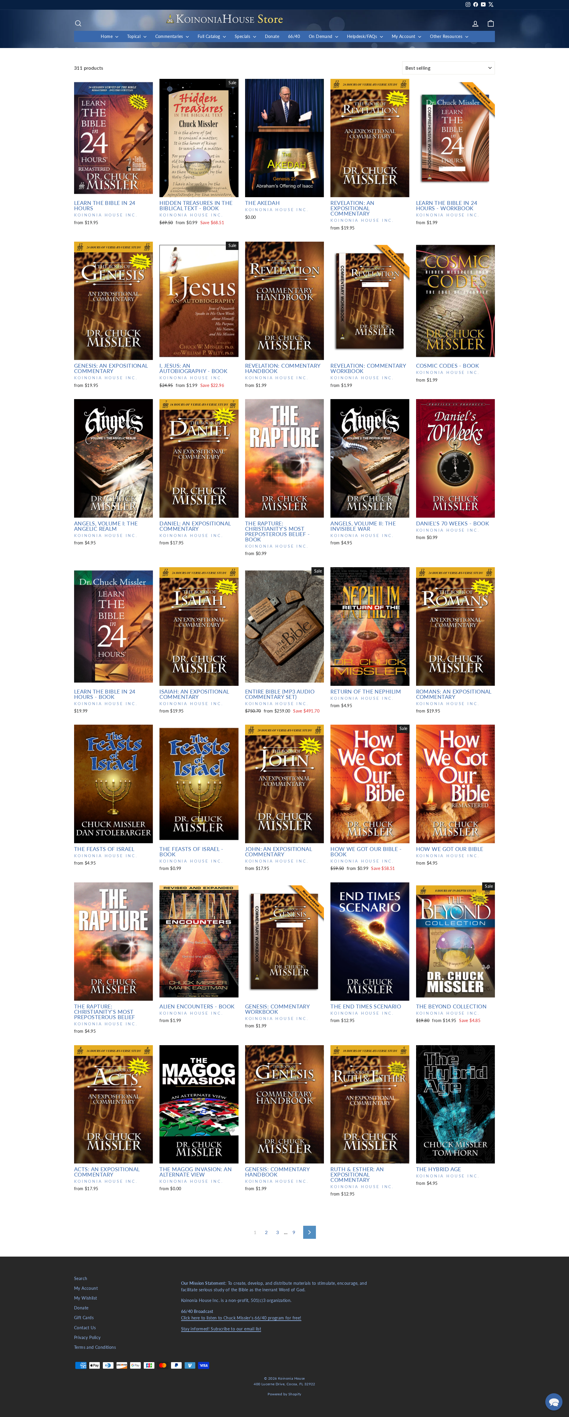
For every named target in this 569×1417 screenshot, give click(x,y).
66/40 (294, 36)
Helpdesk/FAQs (362, 36)
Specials (243, 36)
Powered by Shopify (284, 1394)
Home (107, 36)
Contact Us (85, 1327)
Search (80, 1278)
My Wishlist (85, 1298)
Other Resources (446, 36)
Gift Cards (84, 1317)
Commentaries (169, 36)
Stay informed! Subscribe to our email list (221, 1329)
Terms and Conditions (95, 1347)
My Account (404, 36)
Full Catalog (209, 36)
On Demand (321, 36)
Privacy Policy (87, 1337)
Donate (272, 36)
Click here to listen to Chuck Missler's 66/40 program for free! (241, 1318)
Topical (134, 36)
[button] (553, 1401)
